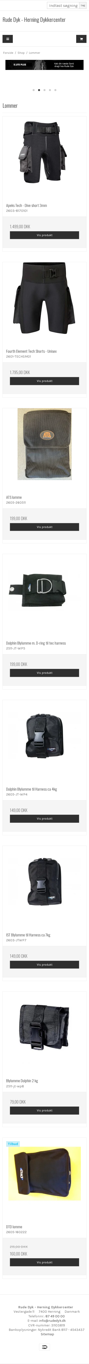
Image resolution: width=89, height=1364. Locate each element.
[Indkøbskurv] (81, 39)
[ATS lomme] (44, 449)
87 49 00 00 (55, 1316)
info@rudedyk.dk (52, 1321)
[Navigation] (7, 39)
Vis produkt (44, 235)
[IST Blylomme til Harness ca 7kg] (44, 887)
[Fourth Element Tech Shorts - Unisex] (44, 303)
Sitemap (47, 1334)
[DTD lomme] (44, 1179)
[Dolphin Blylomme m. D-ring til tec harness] (44, 595)
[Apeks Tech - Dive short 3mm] (44, 157)
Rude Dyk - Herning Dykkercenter (34, 19)
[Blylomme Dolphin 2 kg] (44, 1033)
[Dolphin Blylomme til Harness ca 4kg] (44, 741)
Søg (83, 5)
